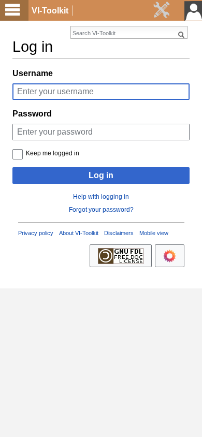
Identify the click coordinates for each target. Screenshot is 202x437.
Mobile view (153, 233)
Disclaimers (119, 233)
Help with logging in (101, 196)
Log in (101, 175)
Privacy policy (35, 233)
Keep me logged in (52, 153)
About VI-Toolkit (78, 233)
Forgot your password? (101, 209)
